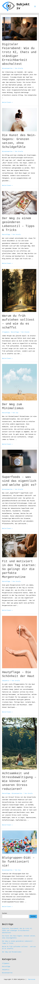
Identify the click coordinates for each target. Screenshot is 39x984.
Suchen (4, 913)
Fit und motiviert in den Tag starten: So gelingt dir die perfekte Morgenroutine (19, 569)
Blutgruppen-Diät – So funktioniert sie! (18, 861)
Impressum (31, 979)
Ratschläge (6, 234)
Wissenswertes (7, 68)
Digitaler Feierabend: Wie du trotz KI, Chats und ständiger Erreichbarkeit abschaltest (17, 930)
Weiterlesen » (7, 102)
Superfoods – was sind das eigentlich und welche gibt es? (19, 481)
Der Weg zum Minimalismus (11, 952)
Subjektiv (5, 680)
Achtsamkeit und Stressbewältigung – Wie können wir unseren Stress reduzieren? (19, 781)
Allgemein (5, 332)
